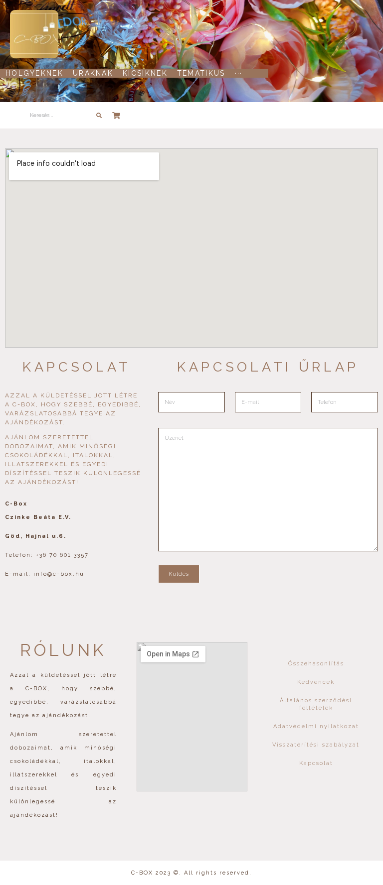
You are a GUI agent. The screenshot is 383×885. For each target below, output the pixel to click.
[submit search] (99, 116)
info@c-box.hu (58, 574)
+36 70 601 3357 (62, 555)
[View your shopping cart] (117, 115)
